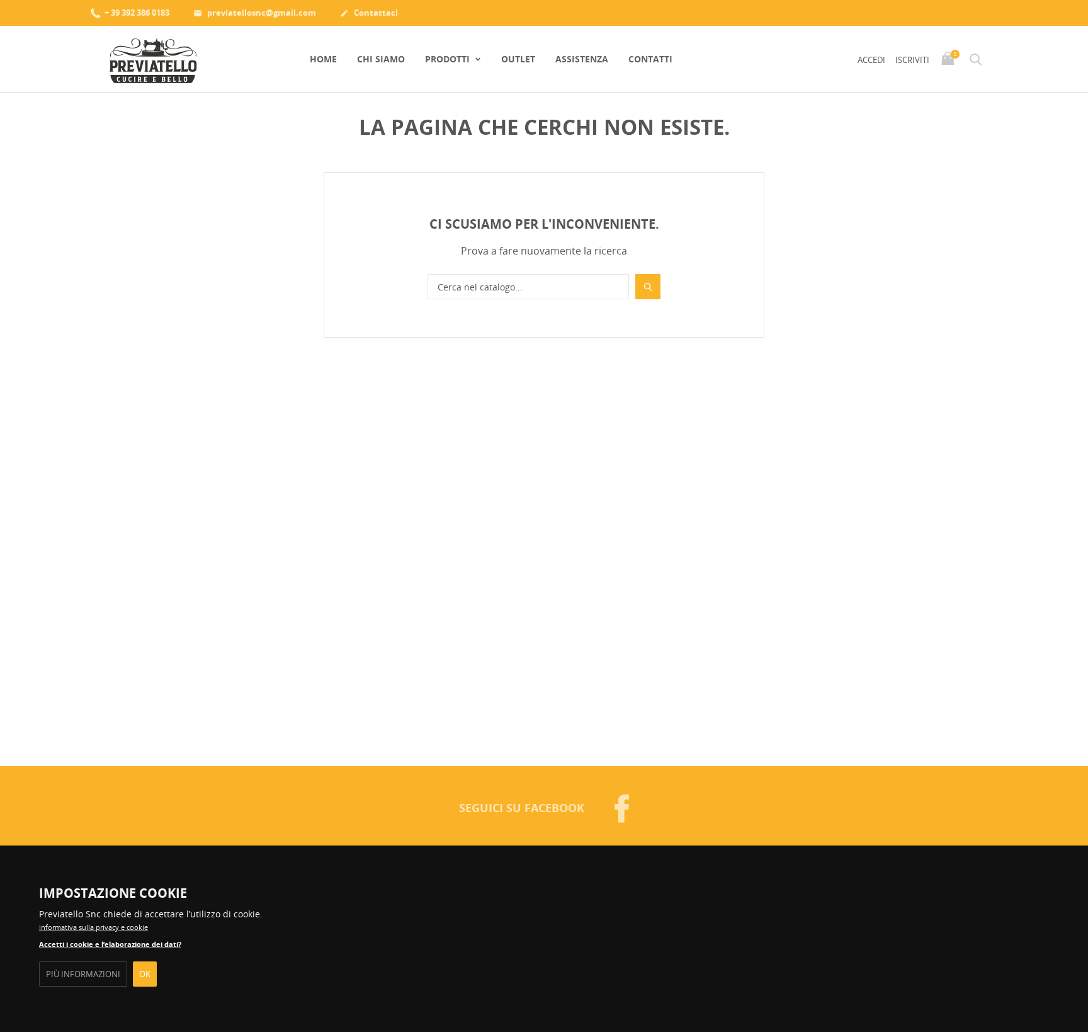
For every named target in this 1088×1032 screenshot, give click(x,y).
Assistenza (581, 59)
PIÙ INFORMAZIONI (83, 974)
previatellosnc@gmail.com (254, 12)
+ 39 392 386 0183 (136, 12)
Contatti (650, 59)
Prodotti (448, 59)
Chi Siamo (381, 59)
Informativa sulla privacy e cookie (93, 927)
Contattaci (369, 12)
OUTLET (518, 59)
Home (323, 59)
